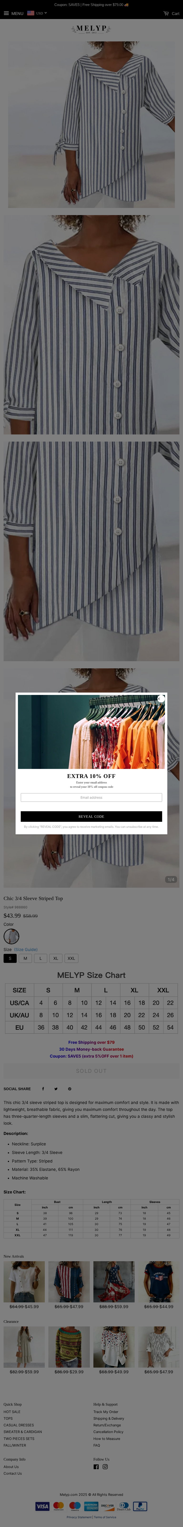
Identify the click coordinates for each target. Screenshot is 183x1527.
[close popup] (161, 699)
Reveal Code (91, 816)
